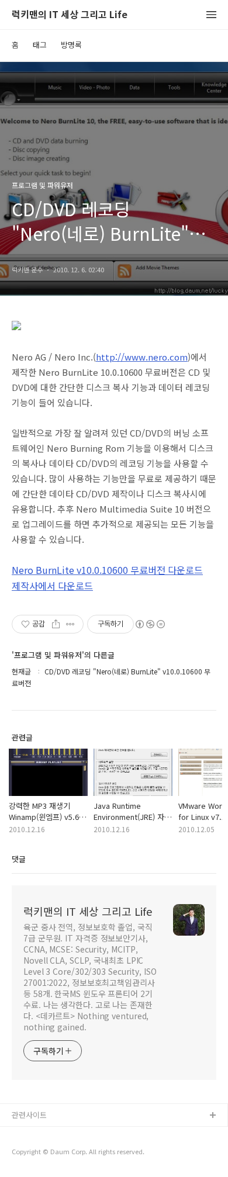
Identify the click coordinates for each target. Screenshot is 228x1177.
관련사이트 (29, 1114)
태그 (40, 44)
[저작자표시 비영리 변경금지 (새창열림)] (149, 624)
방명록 (71, 44)
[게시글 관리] (70, 624)
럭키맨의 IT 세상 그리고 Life (69, 15)
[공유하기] (56, 624)
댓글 (19, 858)
